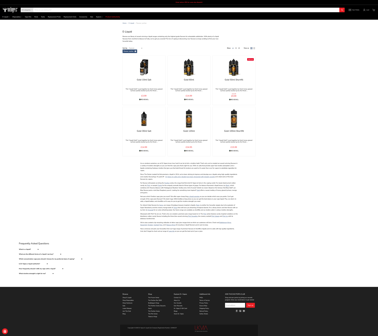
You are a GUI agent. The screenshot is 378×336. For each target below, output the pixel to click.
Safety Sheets (203, 314)
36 (236, 48)
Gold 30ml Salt (144, 131)
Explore (99, 17)
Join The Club (127, 311)
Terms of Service (204, 300)
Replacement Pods (54, 17)
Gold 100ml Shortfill (234, 131)
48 (239, 48)
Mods (36, 17)
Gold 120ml (189, 131)
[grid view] (251, 48)
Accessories (83, 17)
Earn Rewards (178, 306)
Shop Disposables (128, 300)
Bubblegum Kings (153, 303)
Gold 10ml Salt (144, 79)
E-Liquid (5, 17)
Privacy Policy (203, 303)
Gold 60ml (189, 79)
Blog (124, 314)
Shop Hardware (127, 303)
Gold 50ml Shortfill (234, 79)
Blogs (175, 311)
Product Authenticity (113, 17)
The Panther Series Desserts (157, 306)
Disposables (16, 17)
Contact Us (177, 298)
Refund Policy (203, 311)
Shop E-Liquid (127, 298)
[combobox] (186, 10)
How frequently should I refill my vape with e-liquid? (37, 269)
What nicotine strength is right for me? (32, 273)
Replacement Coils (70, 17)
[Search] (342, 10)
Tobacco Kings (152, 316)
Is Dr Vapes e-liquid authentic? (29, 264)
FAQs (201, 298)
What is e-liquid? (25, 249)
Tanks (43, 17)
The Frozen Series (153, 298)
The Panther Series (154, 311)
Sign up (250, 305)
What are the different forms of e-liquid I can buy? (36, 254)
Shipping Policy (204, 308)
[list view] (254, 48)
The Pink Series (153, 314)
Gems (150, 308)
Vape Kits (28, 17)
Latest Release (127, 308)
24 (233, 48)
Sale (91, 17)
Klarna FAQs (203, 306)
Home (124, 23)
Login (367, 10)
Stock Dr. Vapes (179, 314)
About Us (177, 300)
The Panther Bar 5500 (155, 300)
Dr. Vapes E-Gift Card (180, 308)
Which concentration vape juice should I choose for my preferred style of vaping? (47, 259)
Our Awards (177, 303)
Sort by (125, 48)
